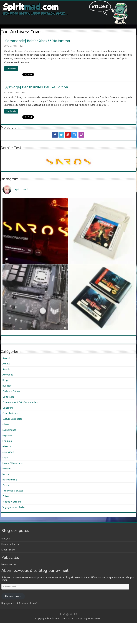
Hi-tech (6, 446)
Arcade (6, 369)
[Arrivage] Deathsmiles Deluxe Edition (36, 87)
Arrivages (7, 374)
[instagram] (74, 135)
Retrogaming (9, 479)
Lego (5, 457)
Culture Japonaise (12, 419)
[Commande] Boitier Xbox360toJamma (37, 41)
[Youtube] (68, 135)
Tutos (5, 496)
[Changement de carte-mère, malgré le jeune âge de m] (35, 297)
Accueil (6, 358)
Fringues (7, 441)
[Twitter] (61, 135)
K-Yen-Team (8, 549)
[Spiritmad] (68, 12)
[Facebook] (55, 135)
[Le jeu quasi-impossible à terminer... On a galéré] (102, 231)
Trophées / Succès (12, 490)
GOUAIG (5, 538)
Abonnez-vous (13, 596)
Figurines (7, 435)
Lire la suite (11, 68)
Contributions (10, 413)
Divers (5, 424)
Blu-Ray (6, 385)
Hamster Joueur (10, 544)
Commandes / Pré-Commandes (20, 402)
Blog (5, 380)
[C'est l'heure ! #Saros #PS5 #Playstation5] (35, 231)
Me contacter (8, 564)
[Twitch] (81, 135)
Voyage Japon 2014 (13, 507)
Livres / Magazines (12, 463)
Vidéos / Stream (11, 501)
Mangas (6, 468)
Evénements (9, 430)
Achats (6, 363)
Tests (5, 485)
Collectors (8, 396)
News (5, 474)
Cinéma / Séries (11, 391)
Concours (7, 407)
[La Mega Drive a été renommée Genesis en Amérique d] (102, 297)
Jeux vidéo (8, 452)
